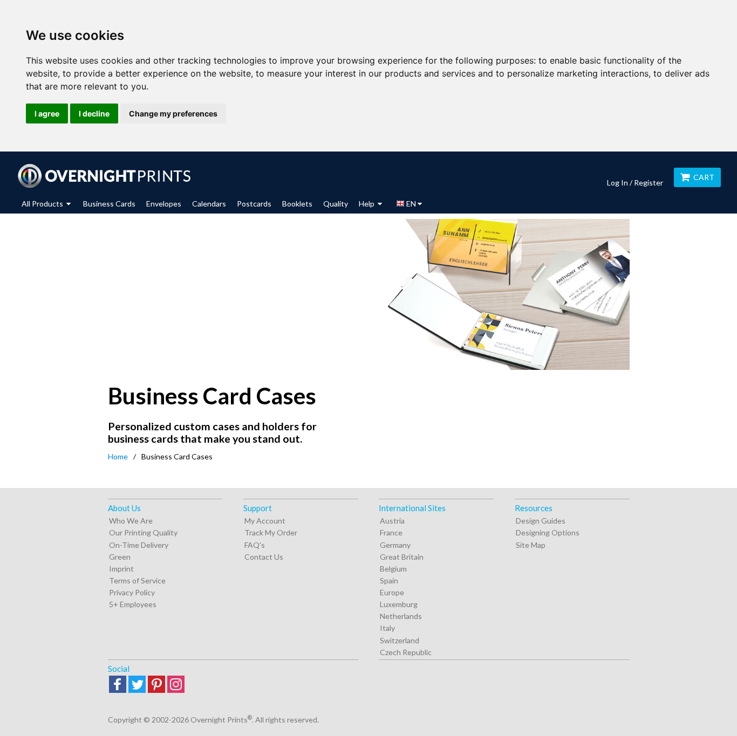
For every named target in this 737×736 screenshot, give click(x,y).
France (391, 532)
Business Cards (109, 203)
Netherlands (401, 616)
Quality (335, 203)
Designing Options (547, 532)
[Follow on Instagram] (176, 685)
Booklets (297, 203)
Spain (389, 580)
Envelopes (163, 203)
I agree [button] (47, 113)
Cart (703, 177)
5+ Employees (132, 604)
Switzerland (399, 640)
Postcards (254, 203)
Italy (387, 627)
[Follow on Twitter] (137, 685)
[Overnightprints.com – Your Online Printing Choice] (104, 175)
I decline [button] (94, 113)
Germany (395, 544)
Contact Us (263, 556)
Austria (392, 520)
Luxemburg (399, 604)
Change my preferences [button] (173, 113)
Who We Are (131, 520)
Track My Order (270, 532)
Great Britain (402, 556)
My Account (264, 520)
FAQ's (254, 544)
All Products (43, 203)
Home (118, 456)
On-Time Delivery (138, 544)
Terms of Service (137, 580)
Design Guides (540, 520)
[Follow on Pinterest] (156, 685)
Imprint (121, 568)
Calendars (209, 203)
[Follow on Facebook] (117, 685)
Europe (392, 592)
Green (120, 556)
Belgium (393, 568)
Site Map (530, 544)
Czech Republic (406, 652)
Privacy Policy (132, 592)
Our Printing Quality (143, 532)
